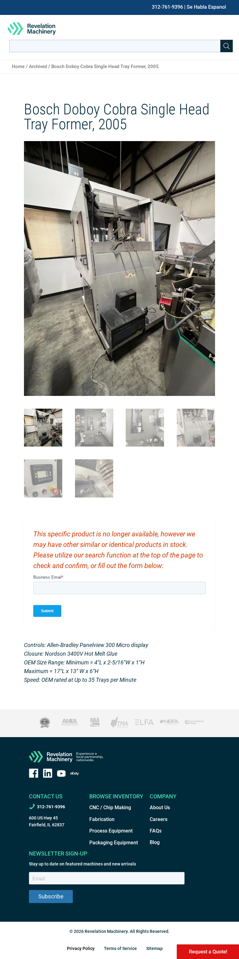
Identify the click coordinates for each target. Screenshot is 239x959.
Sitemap (154, 948)
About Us (160, 807)
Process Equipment (111, 831)
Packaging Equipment (113, 843)
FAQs (156, 831)
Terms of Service (120, 948)
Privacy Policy (81, 948)
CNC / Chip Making (110, 807)
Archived (38, 66)
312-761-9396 (167, 7)
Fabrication (102, 819)
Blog (155, 842)
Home (18, 66)
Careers (158, 819)
